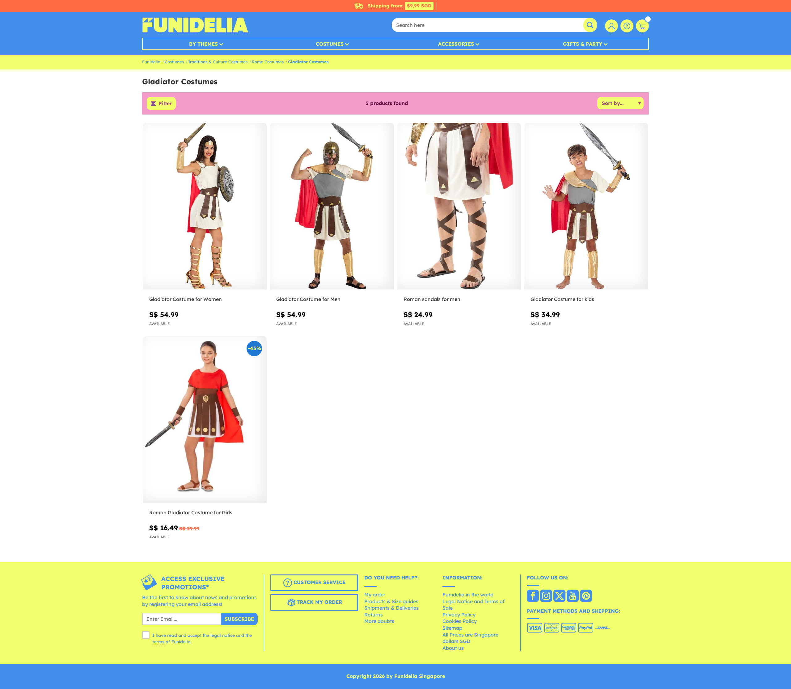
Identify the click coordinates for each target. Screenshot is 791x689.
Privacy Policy (459, 615)
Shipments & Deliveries (391, 608)
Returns (373, 615)
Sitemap (452, 628)
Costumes (330, 43)
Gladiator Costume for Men (308, 299)
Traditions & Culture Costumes (217, 61)
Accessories (456, 43)
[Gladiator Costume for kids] (586, 206)
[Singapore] (533, 596)
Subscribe (239, 619)
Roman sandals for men (432, 299)
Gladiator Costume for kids (562, 299)
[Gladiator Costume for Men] (332, 206)
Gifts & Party (582, 43)
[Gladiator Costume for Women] (205, 206)
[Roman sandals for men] (459, 206)
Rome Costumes (268, 61)
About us (453, 648)
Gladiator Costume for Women (185, 299)
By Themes (203, 43)
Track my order (318, 602)
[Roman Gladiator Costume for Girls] (205, 419)
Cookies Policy (459, 621)
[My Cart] (642, 25)
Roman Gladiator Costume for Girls (190, 512)
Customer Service (318, 582)
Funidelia (151, 61)
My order (374, 594)
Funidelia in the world (467, 594)
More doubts (379, 621)
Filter (165, 103)
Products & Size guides (391, 601)
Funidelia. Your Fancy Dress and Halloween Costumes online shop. (195, 25)
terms (158, 642)
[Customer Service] (626, 25)
